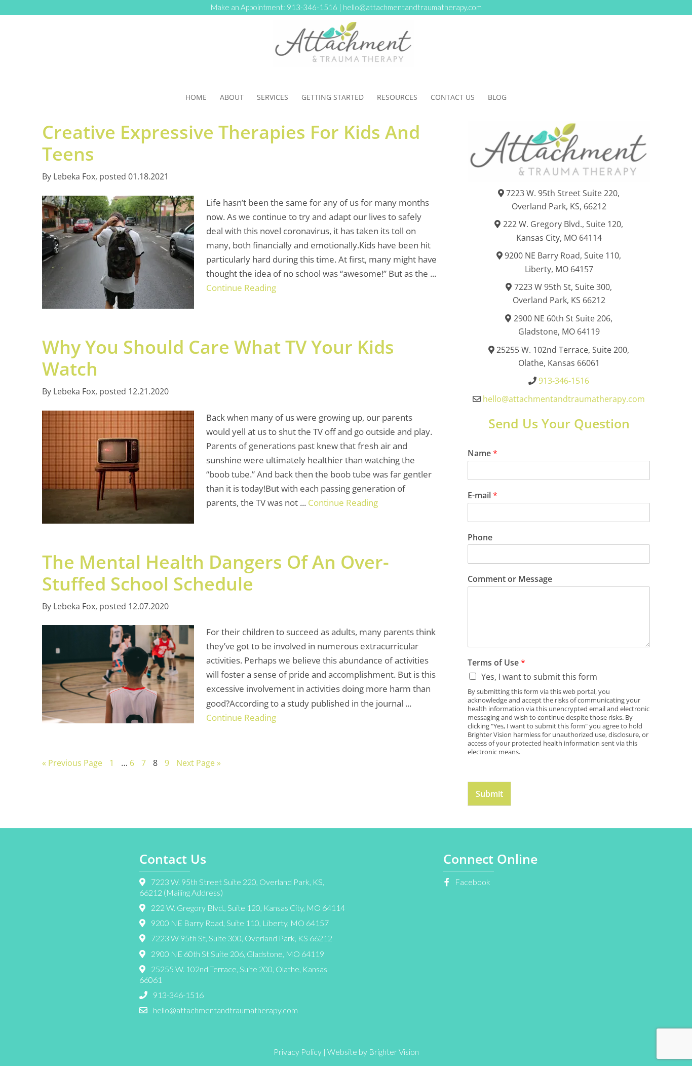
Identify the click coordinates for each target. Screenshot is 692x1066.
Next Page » (198, 762)
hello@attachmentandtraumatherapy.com (412, 7)
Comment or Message (510, 579)
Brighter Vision (394, 1051)
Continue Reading (241, 287)
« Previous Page (72, 762)
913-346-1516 (312, 7)
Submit (489, 793)
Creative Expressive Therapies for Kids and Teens (231, 143)
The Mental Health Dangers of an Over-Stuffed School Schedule (215, 572)
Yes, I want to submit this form (539, 676)
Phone (480, 537)
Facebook (471, 882)
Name (482, 453)
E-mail (482, 495)
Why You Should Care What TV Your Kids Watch (218, 358)
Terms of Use (496, 662)
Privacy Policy (298, 1051)
